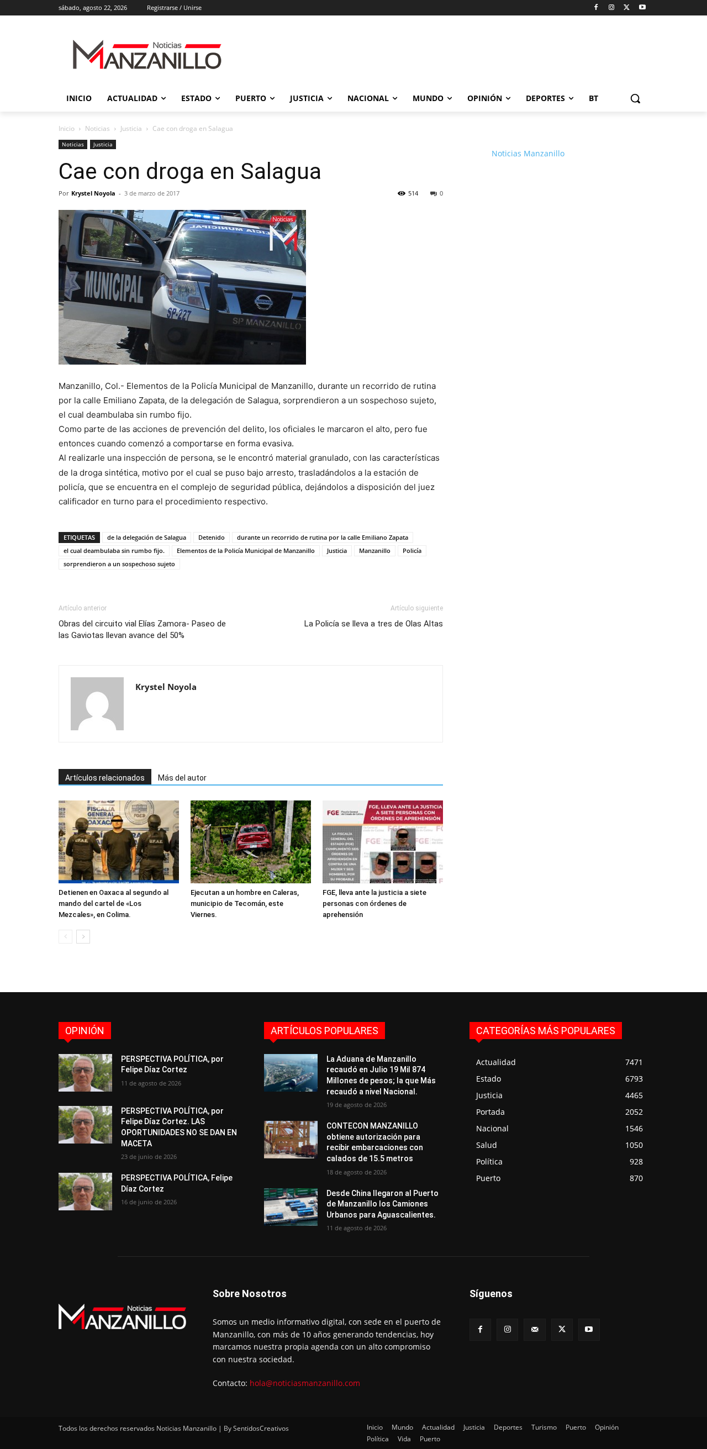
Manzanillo (375, 550)
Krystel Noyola (93, 193)
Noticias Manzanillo (528, 153)
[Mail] (534, 1329)
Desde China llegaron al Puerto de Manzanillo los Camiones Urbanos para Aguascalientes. (382, 1204)
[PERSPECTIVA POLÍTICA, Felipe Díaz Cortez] (85, 1191)
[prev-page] (65, 937)
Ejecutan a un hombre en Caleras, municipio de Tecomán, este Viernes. (245, 903)
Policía (412, 550)
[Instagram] (611, 8)
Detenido (211, 537)
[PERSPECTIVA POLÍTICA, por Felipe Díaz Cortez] (85, 1073)
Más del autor (182, 777)
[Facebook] (596, 8)
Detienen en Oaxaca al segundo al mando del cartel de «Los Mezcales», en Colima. (113, 903)
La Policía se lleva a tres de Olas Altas (373, 624)
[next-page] (83, 937)
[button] (635, 98)
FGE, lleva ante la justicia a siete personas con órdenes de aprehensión (374, 903)
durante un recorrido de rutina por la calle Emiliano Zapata (322, 537)
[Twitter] (626, 8)
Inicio (67, 128)
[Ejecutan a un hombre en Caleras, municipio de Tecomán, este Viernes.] (251, 841)
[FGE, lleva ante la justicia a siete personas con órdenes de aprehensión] (383, 841)
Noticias (97, 128)
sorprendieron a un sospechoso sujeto (119, 564)
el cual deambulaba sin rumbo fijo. (114, 550)
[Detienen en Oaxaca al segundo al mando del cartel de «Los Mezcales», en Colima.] (119, 841)
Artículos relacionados (105, 777)
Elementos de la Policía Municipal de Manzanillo (246, 550)
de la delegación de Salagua (146, 537)
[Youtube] (642, 8)
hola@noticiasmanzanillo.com (305, 1383)
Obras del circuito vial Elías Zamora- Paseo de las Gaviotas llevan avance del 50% (142, 629)
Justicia (131, 128)
